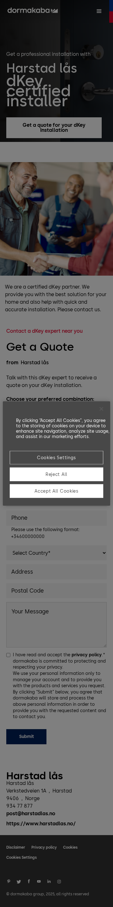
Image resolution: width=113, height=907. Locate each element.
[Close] (101, 409)
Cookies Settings (56, 457)
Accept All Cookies (56, 491)
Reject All (56, 474)
